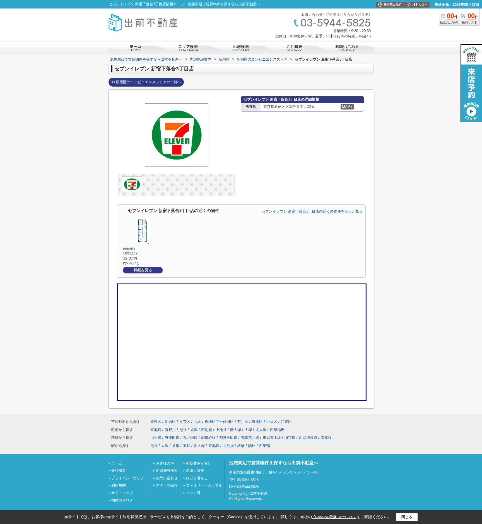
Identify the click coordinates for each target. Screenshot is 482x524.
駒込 (252, 446)
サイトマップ (122, 493)
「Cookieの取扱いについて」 (334, 517)
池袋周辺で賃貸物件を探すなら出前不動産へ (273, 462)
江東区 (286, 422)
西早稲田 (277, 430)
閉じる (406, 517)
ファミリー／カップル (204, 485)
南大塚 (235, 430)
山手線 (155, 437)
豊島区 (155, 422)
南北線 (326, 437)
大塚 (248, 430)
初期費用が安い (198, 463)
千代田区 (226, 422)
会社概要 (118, 470)
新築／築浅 (195, 470)
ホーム (116, 463)
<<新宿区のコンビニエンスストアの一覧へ (146, 82)
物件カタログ (122, 500)
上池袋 (221, 430)
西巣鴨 (264, 446)
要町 (186, 446)
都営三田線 (228, 437)
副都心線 (208, 437)
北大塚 (261, 430)
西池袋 (206, 430)
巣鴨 (193, 430)
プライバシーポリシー (129, 478)
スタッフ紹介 (167, 485)
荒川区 (242, 422)
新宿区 (170, 422)
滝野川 (170, 430)
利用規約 (118, 485)
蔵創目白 (129, 249)
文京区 (184, 422)
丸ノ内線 (190, 437)
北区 (197, 422)
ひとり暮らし (197, 478)
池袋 (183, 430)
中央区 (271, 422)
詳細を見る (143, 270)
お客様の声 (165, 463)
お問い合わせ (167, 478)
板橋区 (210, 422)
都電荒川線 (250, 437)
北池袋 (228, 446)
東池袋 (155, 430)
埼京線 (290, 437)
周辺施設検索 (167, 470)
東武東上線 (272, 437)
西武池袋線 (308, 437)
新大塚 (199, 446)
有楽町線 (172, 437)
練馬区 (257, 422)
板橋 (241, 446)
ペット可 (193, 493)
